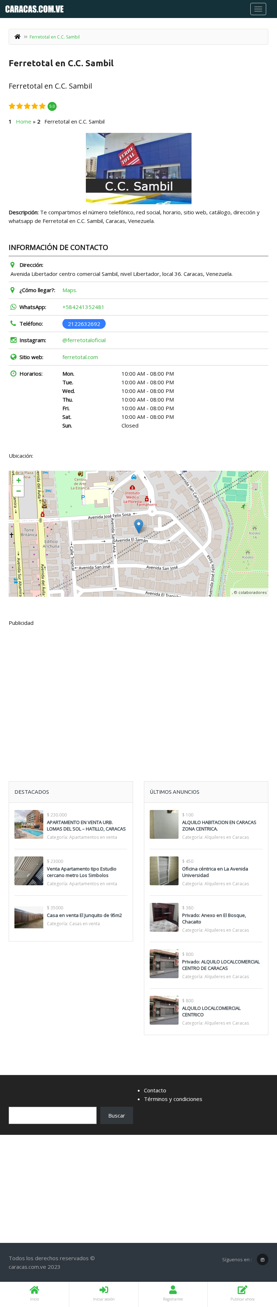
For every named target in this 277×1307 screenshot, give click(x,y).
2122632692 (84, 323)
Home (23, 121)
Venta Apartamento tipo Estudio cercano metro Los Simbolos (81, 871)
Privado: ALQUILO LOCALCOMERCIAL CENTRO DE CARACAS (221, 964)
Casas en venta (84, 924)
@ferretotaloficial (84, 340)
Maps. (69, 290)
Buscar (116, 1115)
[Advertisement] (138, 686)
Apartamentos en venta (93, 837)
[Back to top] (254, 1262)
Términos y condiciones (173, 1098)
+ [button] (18, 480)
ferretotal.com (80, 357)
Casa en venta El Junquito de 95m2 (84, 915)
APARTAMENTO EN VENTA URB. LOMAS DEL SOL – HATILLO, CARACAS (86, 825)
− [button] (18, 491)
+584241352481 (83, 306)
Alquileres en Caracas (227, 837)
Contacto (155, 1090)
